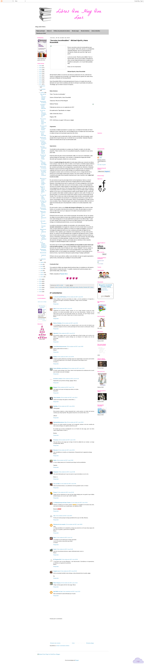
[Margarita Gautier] (98, 262)
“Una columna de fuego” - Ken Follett (43, 162)
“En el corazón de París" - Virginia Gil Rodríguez (43, 245)
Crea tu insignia (100, 263)
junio (41, 266)
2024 (40, 69)
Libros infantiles (96, 30)
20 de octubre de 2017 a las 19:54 (66, 406)
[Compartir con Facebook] (71, 285)
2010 (40, 291)
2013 (40, 285)
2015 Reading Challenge (42, 306)
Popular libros (64, 273)
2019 (40, 80)
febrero (42, 274)
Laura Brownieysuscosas (59, 346)
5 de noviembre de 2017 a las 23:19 (71, 591)
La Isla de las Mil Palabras (60, 296)
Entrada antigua (90, 643)
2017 (40, 84)
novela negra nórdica (73, 287)
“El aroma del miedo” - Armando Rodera (43, 127)
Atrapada (55, 471)
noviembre (42, 89)
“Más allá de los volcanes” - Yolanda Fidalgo (43, 97)
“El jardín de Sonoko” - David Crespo (43, 156)
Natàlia (55, 356)
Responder (56, 304)
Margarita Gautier (101, 260)
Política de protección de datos (62, 30)
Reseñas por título (41, 33)
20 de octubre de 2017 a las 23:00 (65, 460)
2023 (40, 71)
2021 (40, 75)
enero (42, 276)
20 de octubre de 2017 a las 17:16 (66, 387)
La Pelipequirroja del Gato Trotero (62, 502)
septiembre (43, 259)
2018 (40, 82)
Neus (54, 537)
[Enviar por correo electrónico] (66, 285)
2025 (40, 67)
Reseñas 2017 (86, 287)
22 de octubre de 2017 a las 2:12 (64, 537)
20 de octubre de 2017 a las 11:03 (76, 368)
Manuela (55, 450)
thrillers (91, 287)
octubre (42, 92)
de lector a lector (57, 378)
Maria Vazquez (57, 582)
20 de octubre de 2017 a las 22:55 (66, 450)
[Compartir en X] (69, 285)
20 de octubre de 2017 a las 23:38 (66, 471)
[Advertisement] (72, 631)
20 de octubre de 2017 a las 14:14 (70, 378)
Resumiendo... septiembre (43, 254)
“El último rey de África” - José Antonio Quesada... (43, 203)
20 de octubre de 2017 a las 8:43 (64, 308)
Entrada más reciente (55, 643)
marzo (42, 272)
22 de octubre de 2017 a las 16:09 (69, 559)
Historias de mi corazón (59, 524)
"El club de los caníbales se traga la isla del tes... (43, 113)
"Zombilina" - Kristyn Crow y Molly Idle (43, 106)
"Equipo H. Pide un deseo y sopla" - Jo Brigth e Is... (43, 190)
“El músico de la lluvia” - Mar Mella (43, 133)
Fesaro (55, 492)
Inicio (73, 643)
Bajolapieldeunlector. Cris (60, 422)
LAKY (100, 157)
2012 (40, 287)
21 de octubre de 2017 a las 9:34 (68, 483)
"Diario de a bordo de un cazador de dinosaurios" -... (43, 215)
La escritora (104, 288)
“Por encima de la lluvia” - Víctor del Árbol (43, 121)
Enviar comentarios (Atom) (63, 645)
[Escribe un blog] (68, 285)
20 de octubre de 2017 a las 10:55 (65, 356)
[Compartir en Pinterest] (72, 285)
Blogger (77, 660)
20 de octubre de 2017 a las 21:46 (67, 439)
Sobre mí (49, 30)
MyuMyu (55, 406)
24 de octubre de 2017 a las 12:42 (69, 582)
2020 (40, 78)
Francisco (55, 439)
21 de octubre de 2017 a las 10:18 (65, 492)
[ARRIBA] (138, 661)
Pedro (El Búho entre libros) (60, 368)
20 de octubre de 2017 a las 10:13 (66, 333)
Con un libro (56, 483)
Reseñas (81, 287)
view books (44, 320)
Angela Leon (56, 571)
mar (54, 515)
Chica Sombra (57, 397)
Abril (54, 308)
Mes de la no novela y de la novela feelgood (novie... (43, 181)
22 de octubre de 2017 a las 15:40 (64, 549)
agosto (42, 262)
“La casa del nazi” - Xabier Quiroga (43, 197)
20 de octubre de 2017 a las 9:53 (70, 323)
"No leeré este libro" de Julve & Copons (43, 142)
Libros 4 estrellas (59, 287)
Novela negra (75, 30)
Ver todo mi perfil (102, 164)
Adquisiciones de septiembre (43, 231)
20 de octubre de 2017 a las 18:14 (69, 397)
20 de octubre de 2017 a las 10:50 (75, 346)
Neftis (54, 460)
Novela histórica (85, 30)
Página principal (40, 30)
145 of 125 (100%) (41, 319)
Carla (54, 549)
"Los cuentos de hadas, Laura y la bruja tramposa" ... (43, 173)
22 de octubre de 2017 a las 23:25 (68, 571)
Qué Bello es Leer (57, 591)
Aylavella (55, 333)
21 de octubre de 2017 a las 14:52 (79, 502)
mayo (41, 268)
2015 (40, 281)
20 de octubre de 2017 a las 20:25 (75, 422)
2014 (40, 283)
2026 (40, 65)
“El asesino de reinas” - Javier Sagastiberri (43, 238)
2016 (40, 279)
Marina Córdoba (57, 323)
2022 (40, 73)
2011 (40, 289)
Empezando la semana (43, 102)
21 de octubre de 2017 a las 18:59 (74, 524)
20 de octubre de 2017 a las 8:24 (75, 296)
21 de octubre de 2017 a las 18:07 (64, 515)
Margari (55, 387)
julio (41, 264)
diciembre (42, 85)
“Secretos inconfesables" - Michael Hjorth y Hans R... (43, 150)
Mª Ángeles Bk (57, 559)
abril (41, 270)
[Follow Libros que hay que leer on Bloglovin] (104, 172)
